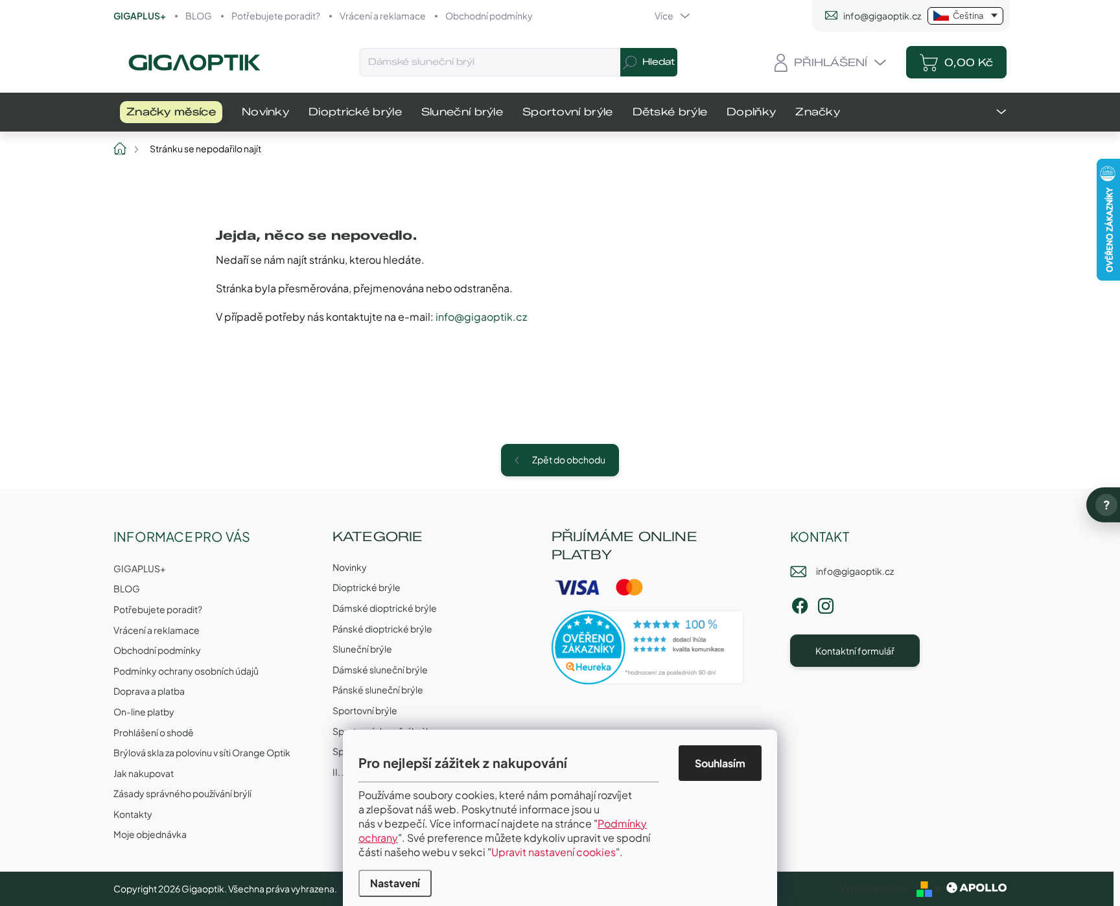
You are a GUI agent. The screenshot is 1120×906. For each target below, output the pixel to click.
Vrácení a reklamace (383, 15)
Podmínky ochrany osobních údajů (186, 671)
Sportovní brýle (364, 710)
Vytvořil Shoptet (873, 887)
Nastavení (395, 883)
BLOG (198, 15)
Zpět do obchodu (568, 459)
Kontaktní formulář (854, 650)
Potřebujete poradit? (275, 15)
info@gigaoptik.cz (481, 316)
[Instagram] (825, 603)
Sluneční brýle (362, 649)
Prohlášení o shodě (153, 732)
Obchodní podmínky (489, 15)
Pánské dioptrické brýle (382, 628)
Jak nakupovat (143, 773)
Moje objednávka (150, 834)
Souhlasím (720, 763)
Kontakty (132, 814)
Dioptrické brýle (366, 587)
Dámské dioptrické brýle (384, 608)
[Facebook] (800, 603)
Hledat (658, 61)
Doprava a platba (149, 691)
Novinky (349, 567)
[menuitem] (171, 112)
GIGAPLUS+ (139, 15)
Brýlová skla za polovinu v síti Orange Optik (201, 752)
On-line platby (143, 711)
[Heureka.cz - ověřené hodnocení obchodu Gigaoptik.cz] (648, 647)
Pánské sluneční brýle (377, 689)
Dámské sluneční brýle (380, 669)
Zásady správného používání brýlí (182, 793)
